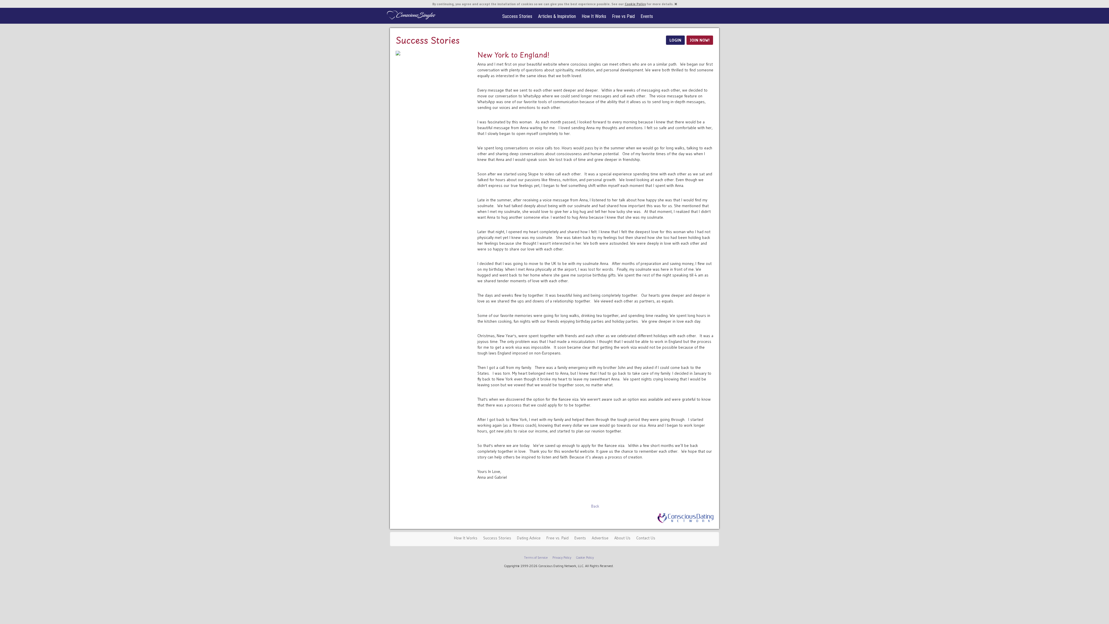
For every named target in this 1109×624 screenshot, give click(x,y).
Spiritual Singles (411, 15)
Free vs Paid (623, 16)
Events (647, 16)
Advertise (600, 538)
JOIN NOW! (700, 40)
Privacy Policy (561, 557)
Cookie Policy (635, 4)
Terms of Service (536, 557)
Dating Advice (529, 538)
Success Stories (517, 16)
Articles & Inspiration (557, 16)
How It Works (594, 16)
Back (595, 506)
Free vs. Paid (557, 538)
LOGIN (675, 40)
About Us (622, 538)
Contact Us (645, 538)
